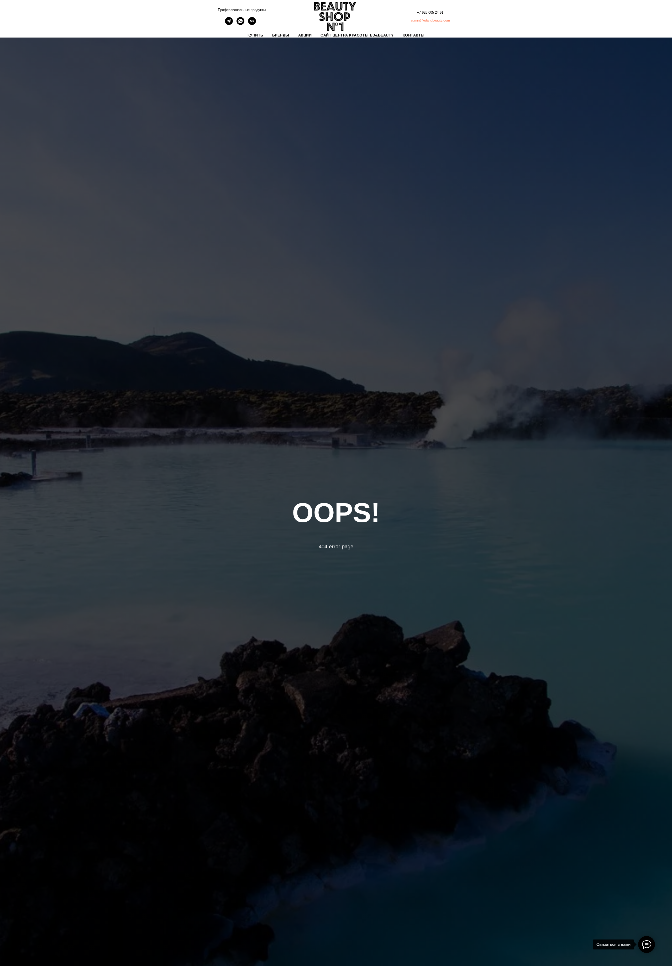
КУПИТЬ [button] (255, 35)
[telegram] (229, 23)
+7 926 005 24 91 (430, 12)
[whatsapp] (240, 23)
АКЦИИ (305, 35)
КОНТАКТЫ (414, 35)
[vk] (252, 23)
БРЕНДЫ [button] (280, 35)
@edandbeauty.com (435, 20)
